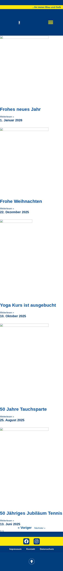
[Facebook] (26, 541)
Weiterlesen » (7, 116)
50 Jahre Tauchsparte (23, 409)
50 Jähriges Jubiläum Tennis (31, 513)
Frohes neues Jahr (20, 109)
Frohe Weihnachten (21, 201)
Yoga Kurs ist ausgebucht (28, 305)
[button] (51, 22)
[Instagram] (37, 541)
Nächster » (39, 528)
